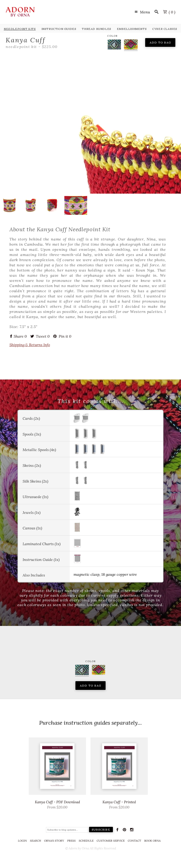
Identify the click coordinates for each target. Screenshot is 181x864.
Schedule (86, 840)
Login (22, 840)
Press (71, 840)
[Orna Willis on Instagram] (131, 830)
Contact (134, 840)
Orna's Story (54, 840)
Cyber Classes (164, 29)
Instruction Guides (58, 29)
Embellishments (132, 29)
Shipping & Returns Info (29, 345)
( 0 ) (172, 12)
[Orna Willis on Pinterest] (124, 830)
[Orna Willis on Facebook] (117, 830)
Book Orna (152, 840)
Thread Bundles (96, 29)
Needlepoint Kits (20, 29)
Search (35, 840)
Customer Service (111, 840)
